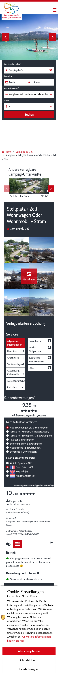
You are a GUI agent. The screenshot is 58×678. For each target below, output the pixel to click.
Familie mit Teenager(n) (31, 435)
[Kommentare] (8, 544)
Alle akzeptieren (29, 651)
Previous (5, 37)
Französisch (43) (24, 467)
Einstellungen (29, 669)
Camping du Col (19, 228)
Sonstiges (23, 451)
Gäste (6, 100)
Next (52, 37)
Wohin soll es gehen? (12, 64)
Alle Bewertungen (28, 427)
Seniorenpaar (26, 443)
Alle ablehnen (29, 660)
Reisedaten (8, 76)
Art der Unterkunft (11, 88)
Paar (22, 439)
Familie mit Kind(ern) (29, 431)
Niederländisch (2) (25, 475)
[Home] (12, 8)
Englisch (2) (22, 471)
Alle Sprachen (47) (22, 463)
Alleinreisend (25, 447)
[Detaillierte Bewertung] (17, 544)
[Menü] (54, 10)
